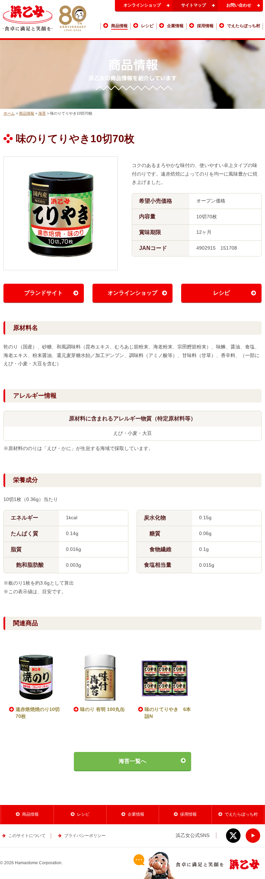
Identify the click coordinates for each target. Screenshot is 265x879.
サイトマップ (193, 5)
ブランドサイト (43, 293)
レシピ (221, 293)
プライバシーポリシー (85, 835)
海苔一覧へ (132, 761)
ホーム (9, 113)
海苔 (42, 113)
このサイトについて (27, 835)
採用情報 (188, 814)
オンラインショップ (142, 5)
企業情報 (136, 814)
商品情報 (26, 113)
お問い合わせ (238, 5)
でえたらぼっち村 (241, 814)
